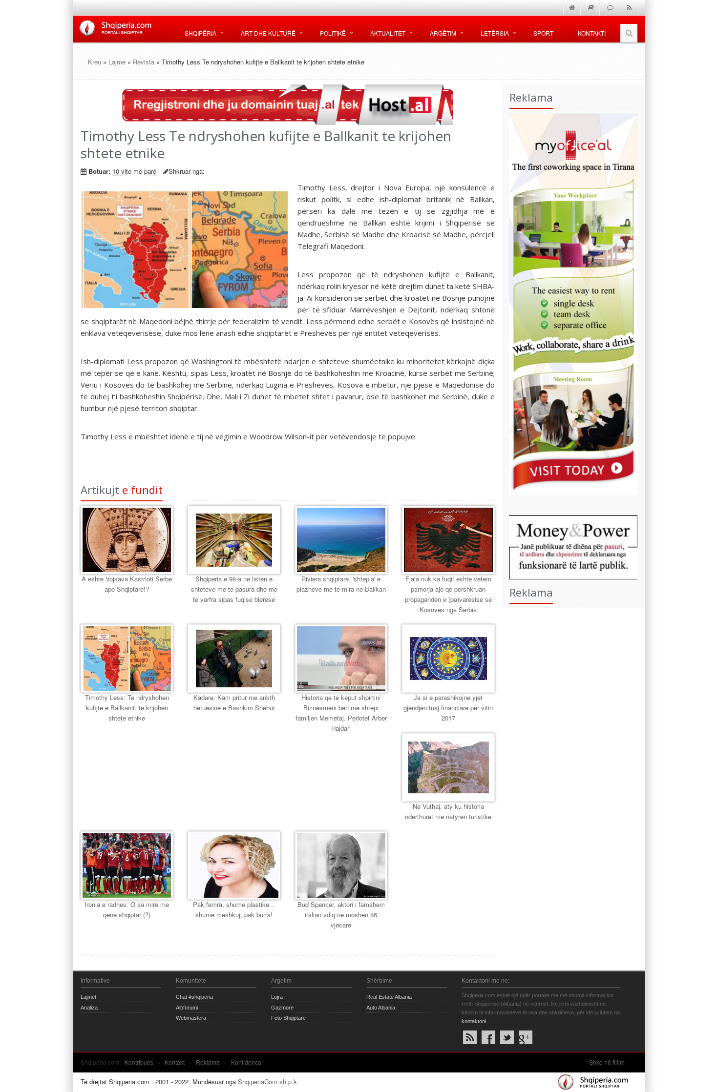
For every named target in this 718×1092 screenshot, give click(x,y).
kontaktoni (474, 1021)
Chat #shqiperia (194, 997)
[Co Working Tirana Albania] (570, 303)
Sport (543, 33)
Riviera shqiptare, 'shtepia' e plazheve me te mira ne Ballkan (341, 584)
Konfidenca (246, 1062)
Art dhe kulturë (268, 33)
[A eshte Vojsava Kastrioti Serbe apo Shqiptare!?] (127, 540)
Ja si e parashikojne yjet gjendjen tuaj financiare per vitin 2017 (448, 707)
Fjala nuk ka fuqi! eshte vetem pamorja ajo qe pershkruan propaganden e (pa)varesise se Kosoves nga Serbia (448, 594)
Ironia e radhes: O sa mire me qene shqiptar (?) (126, 909)
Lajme (117, 61)
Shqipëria (200, 33)
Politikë (333, 33)
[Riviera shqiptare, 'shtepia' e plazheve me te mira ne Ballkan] (341, 540)
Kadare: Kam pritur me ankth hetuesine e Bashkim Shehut (234, 702)
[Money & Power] (570, 546)
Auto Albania (380, 1007)
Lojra (277, 997)
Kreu (94, 61)
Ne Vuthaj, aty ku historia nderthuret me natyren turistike (448, 811)
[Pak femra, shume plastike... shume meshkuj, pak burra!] (234, 865)
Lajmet (88, 997)
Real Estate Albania (389, 997)
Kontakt (175, 1062)
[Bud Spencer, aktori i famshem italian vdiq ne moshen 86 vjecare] (341, 865)
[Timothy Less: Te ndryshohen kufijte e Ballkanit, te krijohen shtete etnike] (127, 658)
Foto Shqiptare (288, 1018)
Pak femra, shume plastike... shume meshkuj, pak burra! (234, 909)
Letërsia (495, 33)
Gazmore (282, 1007)
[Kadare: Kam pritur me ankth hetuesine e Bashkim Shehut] (234, 658)
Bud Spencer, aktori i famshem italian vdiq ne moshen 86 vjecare (341, 914)
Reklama (208, 1062)
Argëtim (443, 33)
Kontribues (139, 1062)
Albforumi (187, 1007)
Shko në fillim (607, 1062)
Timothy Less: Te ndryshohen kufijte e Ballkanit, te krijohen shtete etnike (127, 707)
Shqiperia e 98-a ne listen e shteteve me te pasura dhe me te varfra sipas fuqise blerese (234, 589)
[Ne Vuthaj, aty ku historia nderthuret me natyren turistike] (448, 767)
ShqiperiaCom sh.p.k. (268, 1081)
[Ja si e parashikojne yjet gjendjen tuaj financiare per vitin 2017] (448, 658)
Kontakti (592, 33)
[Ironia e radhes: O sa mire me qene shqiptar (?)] (127, 865)
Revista (143, 61)
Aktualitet (387, 33)
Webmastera (191, 1018)
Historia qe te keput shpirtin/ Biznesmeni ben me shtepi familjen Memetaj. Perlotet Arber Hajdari (341, 712)
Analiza (89, 1007)
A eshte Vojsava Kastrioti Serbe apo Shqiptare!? (127, 584)
